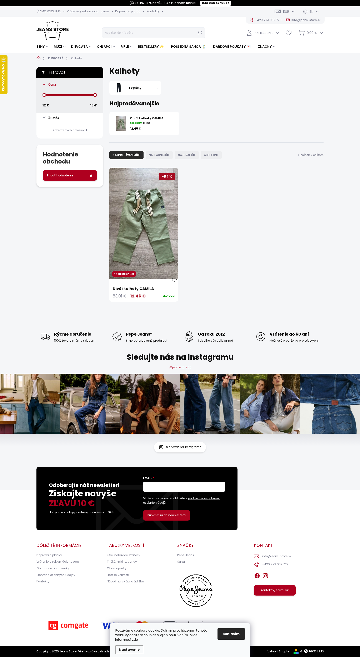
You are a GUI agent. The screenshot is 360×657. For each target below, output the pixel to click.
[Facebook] (257, 575)
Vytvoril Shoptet (279, 651)
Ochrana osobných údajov (55, 575)
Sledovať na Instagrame (183, 447)
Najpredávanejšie (126, 155)
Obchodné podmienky (52, 568)
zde (135, 639)
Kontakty (153, 11)
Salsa (181, 562)
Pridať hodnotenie (60, 175)
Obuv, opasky (116, 568)
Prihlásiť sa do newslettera (167, 515)
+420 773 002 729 (275, 564)
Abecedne (211, 155)
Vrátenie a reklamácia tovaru (57, 562)
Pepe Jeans (185, 555)
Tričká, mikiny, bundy (122, 562)
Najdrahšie (187, 155)
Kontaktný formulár (275, 590)
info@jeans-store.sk (276, 556)
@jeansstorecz (180, 367)
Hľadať (200, 33)
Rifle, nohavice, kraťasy (123, 555)
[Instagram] (265, 575)
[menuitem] (43, 46)
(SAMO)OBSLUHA (48, 11)
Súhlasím (231, 634)
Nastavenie (129, 649)
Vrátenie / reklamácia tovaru (88, 11)
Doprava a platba (127, 11)
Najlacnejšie (159, 155)
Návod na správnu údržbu (125, 581)
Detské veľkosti (118, 575)
